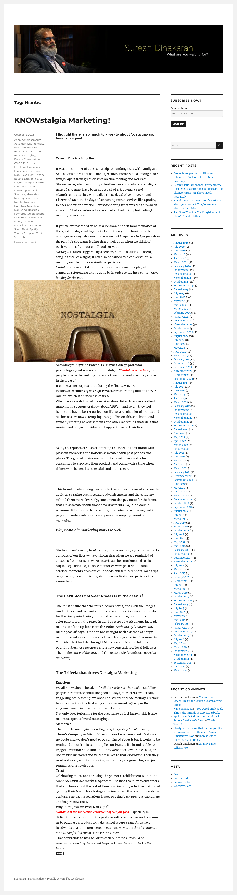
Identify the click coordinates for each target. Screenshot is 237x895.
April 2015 (180, 620)
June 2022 (180, 433)
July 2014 (179, 639)
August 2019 (181, 511)
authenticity (36, 143)
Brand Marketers (33, 151)
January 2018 (181, 553)
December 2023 (183, 367)
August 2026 (181, 242)
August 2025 (181, 289)
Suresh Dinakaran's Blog (29, 878)
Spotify (34, 229)
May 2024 (179, 347)
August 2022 (181, 429)
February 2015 (182, 623)
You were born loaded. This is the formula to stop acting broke (198, 701)
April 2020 (180, 491)
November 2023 (183, 371)
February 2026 (182, 266)
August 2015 (181, 604)
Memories (32, 194)
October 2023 (181, 375)
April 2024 (180, 351)
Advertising (21, 143)
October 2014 (181, 635)
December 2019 (183, 499)
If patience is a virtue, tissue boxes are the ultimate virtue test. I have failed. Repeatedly (198, 192)
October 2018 (181, 530)
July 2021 (179, 452)
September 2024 (183, 332)
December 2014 (183, 631)
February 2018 (182, 550)
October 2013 (181, 658)
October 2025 (181, 281)
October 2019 (181, 503)
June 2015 (179, 612)
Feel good (20, 170)
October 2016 (181, 581)
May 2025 (179, 301)
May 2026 (179, 254)
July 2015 (179, 608)
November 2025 (183, 277)
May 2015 (179, 616)
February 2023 (182, 406)
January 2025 (181, 316)
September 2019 (183, 507)
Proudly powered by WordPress (65, 878)
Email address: (179, 108)
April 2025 (180, 305)
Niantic (18, 202)
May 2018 (179, 542)
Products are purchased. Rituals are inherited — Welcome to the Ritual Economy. (194, 177)
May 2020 (179, 487)
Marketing (20, 190)
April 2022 (180, 441)
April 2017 (180, 573)
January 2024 (181, 363)
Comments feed (183, 782)
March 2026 (181, 262)
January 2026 (181, 270)
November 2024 (183, 324)
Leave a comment (25, 242)
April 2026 (180, 258)
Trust (39, 233)
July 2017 (179, 565)
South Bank (21, 229)
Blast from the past (25, 147)
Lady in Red (31, 178)
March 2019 (181, 526)
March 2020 (181, 495)
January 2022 (181, 448)
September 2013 (183, 662)
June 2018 (179, 538)
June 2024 (180, 343)
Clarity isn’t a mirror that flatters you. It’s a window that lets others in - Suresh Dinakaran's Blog (198, 732)
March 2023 (181, 402)
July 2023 (179, 386)
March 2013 (180, 670)
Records (19, 225)
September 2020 (183, 480)
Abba (17, 139)
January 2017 (181, 577)
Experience (34, 167)
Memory (19, 198)
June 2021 (179, 456)
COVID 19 (19, 163)
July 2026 (179, 246)
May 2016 (179, 588)
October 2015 (181, 596)
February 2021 (182, 472)
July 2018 (179, 534)
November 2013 (183, 655)
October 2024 (181, 328)
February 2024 (182, 359)
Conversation (32, 159)
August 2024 (181, 336)
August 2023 (181, 382)
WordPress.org (182, 786)
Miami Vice (32, 198)
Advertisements (31, 139)
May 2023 (179, 394)
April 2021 (180, 464)
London (19, 186)
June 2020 (180, 483)
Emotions (20, 167)
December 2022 (183, 413)
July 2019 (179, 515)
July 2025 (179, 293)
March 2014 (181, 647)
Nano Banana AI (183, 708)
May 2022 (179, 437)
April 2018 (180, 546)
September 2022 (183, 425)
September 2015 (183, 600)
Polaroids (36, 217)
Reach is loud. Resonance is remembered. (198, 185)
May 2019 (179, 518)
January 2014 (181, 651)
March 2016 (181, 592)
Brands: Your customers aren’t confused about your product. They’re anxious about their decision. (197, 204)
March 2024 (181, 355)
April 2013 (179, 666)
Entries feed (181, 778)
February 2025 (182, 312)
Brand (18, 151)
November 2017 (183, 561)
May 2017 (179, 569)
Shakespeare (33, 225)
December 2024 (183, 320)
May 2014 (179, 643)
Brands (18, 159)
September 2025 (183, 285)
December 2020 (183, 476)
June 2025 (180, 297)
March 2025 (181, 308)
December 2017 (183, 557)
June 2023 (179, 390)
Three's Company (24, 233)
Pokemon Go (22, 217)
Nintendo (30, 202)
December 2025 (183, 273)
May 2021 (179, 460)
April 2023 (180, 398)
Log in (177, 774)
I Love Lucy (27, 174)
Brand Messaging (24, 155)
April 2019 (180, 522)
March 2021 (181, 468)
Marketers (31, 186)
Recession (28, 221)
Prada (17, 221)
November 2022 (183, 417)
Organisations (35, 213)
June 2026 (180, 250)
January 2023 (181, 410)
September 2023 (183, 378)
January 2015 (181, 627)
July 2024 (179, 340)
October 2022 (181, 421)
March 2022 (181, 445)
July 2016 (179, 585)
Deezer (30, 163)
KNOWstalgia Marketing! (62, 120)
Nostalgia (20, 205)
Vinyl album (21, 237)
